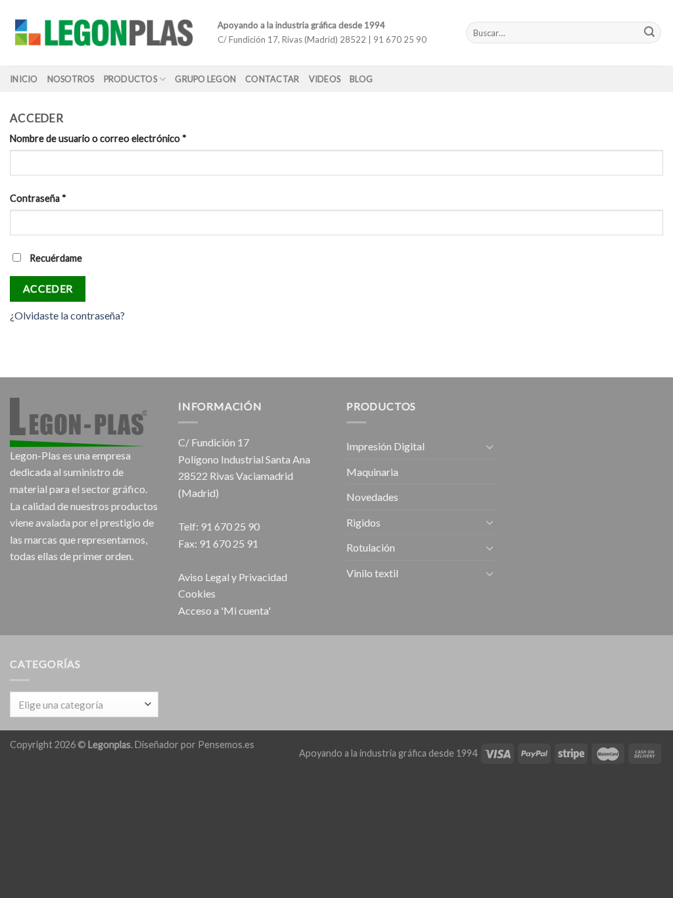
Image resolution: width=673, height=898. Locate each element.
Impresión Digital (385, 446)
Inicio (24, 79)
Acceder (48, 289)
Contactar (272, 79)
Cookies (197, 593)
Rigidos (363, 522)
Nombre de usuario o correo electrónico (98, 138)
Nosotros (71, 79)
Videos (325, 79)
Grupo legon (205, 79)
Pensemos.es (226, 744)
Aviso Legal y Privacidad (232, 577)
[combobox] (84, 704)
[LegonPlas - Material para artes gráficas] (104, 33)
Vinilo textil (372, 573)
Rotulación (370, 547)
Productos (130, 79)
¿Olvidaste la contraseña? (67, 315)
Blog (361, 79)
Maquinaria (372, 471)
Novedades (372, 496)
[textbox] (81, 705)
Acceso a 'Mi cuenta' (224, 610)
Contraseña (38, 198)
